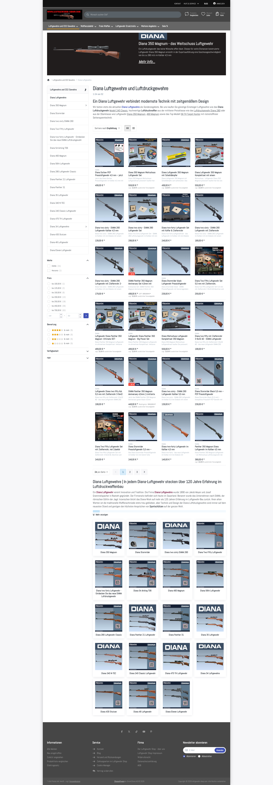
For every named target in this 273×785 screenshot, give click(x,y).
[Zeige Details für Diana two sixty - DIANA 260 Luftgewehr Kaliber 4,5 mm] (109, 207)
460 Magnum (153, 114)
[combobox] (132, 15)
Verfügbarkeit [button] (53, 350)
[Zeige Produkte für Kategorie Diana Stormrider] (142, 535)
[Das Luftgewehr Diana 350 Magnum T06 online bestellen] (86, 53)
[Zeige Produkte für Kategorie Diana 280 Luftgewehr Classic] (108, 618)
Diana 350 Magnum (136, 114)
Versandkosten (74, 781)
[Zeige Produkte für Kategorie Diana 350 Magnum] (108, 535)
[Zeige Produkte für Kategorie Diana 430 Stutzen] (108, 695)
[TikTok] (136, 731)
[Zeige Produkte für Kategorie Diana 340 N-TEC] (108, 656)
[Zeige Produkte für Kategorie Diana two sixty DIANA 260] (176, 535)
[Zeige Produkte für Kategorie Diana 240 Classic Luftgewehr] (142, 656)
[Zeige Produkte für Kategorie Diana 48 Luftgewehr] (142, 695)
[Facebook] (122, 731)
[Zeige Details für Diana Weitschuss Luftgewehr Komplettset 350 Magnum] (176, 316)
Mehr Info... (147, 61)
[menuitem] (63, 26)
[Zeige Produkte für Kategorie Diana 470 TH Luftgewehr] (176, 656)
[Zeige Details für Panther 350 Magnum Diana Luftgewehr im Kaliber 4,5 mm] (209, 426)
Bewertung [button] (51, 324)
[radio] (127, 128)
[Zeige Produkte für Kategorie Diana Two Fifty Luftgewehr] (210, 535)
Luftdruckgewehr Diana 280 (207, 110)
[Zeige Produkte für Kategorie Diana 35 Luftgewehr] (210, 618)
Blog (206, 3)
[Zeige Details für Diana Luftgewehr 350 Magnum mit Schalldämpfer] (176, 152)
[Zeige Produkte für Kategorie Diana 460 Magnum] (176, 574)
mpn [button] (49, 357)
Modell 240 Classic (118, 110)
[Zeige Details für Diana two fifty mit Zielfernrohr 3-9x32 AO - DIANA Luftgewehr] (209, 316)
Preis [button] (49, 278)
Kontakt (177, 3)
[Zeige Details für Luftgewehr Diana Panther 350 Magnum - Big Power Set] (142, 316)
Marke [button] (49, 260)
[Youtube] (144, 731)
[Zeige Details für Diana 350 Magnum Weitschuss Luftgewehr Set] (142, 152)
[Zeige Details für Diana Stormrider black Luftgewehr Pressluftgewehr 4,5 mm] (176, 261)
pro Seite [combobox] (102, 471)
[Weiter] (144, 472)
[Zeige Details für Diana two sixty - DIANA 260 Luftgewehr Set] (142, 207)
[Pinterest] (151, 731)
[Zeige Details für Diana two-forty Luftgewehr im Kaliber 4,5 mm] (176, 426)
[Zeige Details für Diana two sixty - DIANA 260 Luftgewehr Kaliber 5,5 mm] (176, 371)
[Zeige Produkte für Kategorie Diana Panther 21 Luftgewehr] (142, 618)
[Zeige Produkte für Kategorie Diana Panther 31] (176, 618)
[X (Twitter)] (129, 731)
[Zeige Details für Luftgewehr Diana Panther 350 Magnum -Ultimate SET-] (109, 316)
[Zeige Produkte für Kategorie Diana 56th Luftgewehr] (210, 574)
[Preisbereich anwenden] (86, 315)
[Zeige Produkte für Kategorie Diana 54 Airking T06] (142, 574)
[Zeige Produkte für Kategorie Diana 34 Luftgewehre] (210, 656)
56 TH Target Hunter (190, 114)
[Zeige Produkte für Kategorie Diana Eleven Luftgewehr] (176, 695)
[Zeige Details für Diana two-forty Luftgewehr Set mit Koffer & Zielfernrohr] (176, 207)
